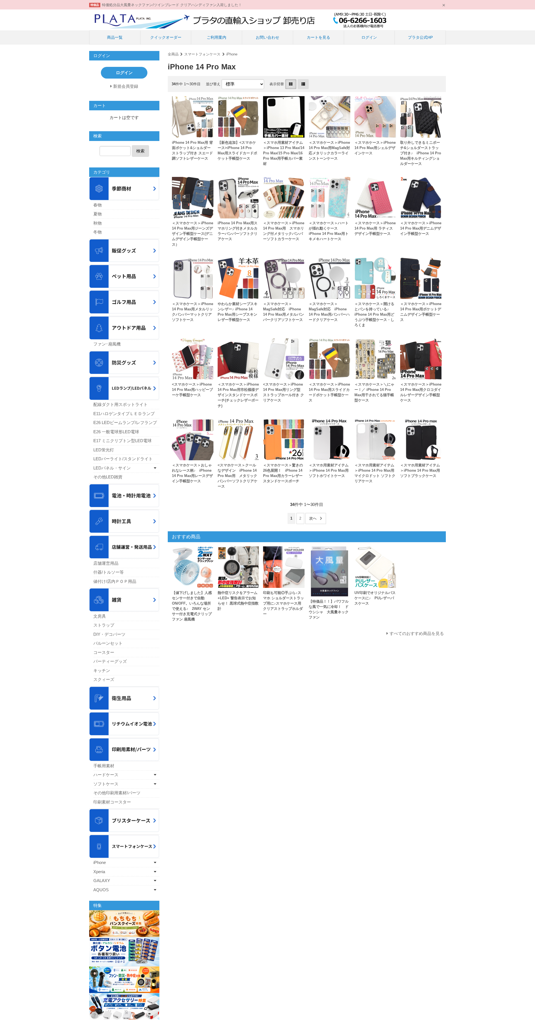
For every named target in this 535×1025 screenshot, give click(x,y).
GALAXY (101, 880)
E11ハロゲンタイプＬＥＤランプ (124, 413)
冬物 (97, 232)
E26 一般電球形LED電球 (116, 431)
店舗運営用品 (105, 563)
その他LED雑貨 (107, 476)
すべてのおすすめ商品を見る (417, 633)
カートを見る (318, 37)
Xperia (99, 871)
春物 (97, 205)
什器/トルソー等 (108, 572)
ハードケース (105, 774)
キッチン (101, 670)
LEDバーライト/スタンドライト (123, 458)
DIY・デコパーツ (109, 634)
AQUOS (101, 889)
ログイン (369, 37)
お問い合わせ (267, 37)
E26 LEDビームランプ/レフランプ (125, 422)
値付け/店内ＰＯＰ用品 (114, 581)
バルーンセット (108, 643)
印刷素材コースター (112, 802)
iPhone (231, 54)
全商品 (173, 54)
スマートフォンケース (202, 54)
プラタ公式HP (420, 37)
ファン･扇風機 (107, 344)
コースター (103, 652)
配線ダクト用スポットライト (120, 404)
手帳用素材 (103, 765)
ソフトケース (105, 783)
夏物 (97, 213)
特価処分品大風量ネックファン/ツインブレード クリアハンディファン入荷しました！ (172, 5)
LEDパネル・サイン (112, 468)
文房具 (99, 616)
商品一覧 (115, 37)
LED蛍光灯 (103, 449)
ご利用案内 (216, 37)
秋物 (97, 223)
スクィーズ (103, 679)
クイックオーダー (165, 37)
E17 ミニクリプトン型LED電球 (122, 440)
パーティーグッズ (110, 661)
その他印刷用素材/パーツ (116, 792)
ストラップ (103, 625)
